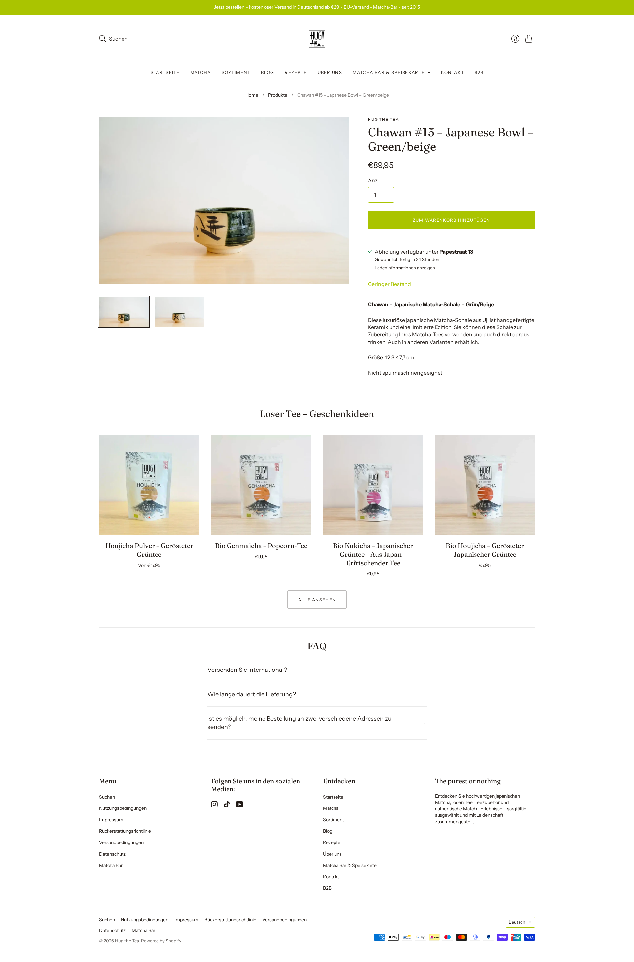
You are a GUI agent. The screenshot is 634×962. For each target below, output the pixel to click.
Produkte (277, 95)
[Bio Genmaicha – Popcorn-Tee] (261, 485)
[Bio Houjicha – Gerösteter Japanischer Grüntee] (485, 485)
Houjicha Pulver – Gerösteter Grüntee (149, 549)
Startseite (165, 72)
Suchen (107, 797)
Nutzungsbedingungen (123, 808)
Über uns (330, 72)
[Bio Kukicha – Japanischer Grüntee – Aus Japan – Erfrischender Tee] (373, 485)
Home (251, 95)
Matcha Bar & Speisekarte (389, 72)
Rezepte (296, 72)
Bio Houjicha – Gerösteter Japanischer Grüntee (485, 549)
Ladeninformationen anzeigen (405, 267)
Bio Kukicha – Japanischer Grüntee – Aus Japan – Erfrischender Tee (373, 554)
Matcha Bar (111, 865)
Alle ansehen (317, 599)
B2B (479, 72)
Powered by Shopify (161, 940)
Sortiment (236, 72)
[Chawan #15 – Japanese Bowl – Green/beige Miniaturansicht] (124, 312)
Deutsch (517, 922)
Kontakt (452, 72)
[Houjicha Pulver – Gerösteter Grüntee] (149, 485)
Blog (267, 72)
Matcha (200, 72)
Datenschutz (112, 854)
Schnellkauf (149, 525)
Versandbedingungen (121, 842)
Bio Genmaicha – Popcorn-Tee (261, 545)
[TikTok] (227, 805)
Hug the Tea (383, 119)
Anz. (373, 180)
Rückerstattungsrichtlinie (125, 831)
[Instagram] (214, 805)
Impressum (111, 820)
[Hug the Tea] (317, 39)
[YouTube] (239, 805)
